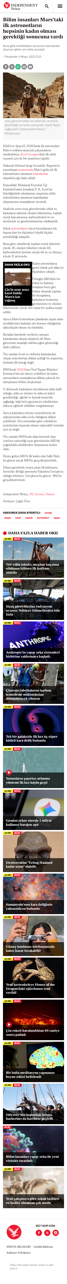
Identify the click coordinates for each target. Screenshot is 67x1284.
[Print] (30, 67)
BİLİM (17, 539)
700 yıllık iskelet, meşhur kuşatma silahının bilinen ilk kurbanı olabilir (32, 569)
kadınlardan (40, 174)
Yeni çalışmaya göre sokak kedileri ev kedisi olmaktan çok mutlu (32, 1201)
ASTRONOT (43, 518)
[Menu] (60, 6)
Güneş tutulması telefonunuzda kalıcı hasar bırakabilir (30, 949)
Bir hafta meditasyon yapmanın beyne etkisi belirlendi (30, 1075)
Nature (50, 494)
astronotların (19, 228)
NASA (21, 369)
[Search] (47, 6)
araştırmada (25, 170)
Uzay (18, 518)
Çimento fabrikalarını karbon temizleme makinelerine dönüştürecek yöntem (28, 694)
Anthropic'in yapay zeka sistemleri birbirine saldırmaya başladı (33, 654)
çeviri (48, 513)
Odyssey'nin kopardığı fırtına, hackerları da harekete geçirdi (29, 1117)
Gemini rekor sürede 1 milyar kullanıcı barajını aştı (29, 823)
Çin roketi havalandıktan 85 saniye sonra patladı (33, 1033)
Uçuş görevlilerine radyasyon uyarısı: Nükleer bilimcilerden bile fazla (33, 610)
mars (7, 518)
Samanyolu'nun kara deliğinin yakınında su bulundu (29, 907)
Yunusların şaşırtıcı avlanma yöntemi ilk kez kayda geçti (28, 781)
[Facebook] (39, 1233)
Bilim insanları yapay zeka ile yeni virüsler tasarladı (32, 1159)
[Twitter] (47, 1233)
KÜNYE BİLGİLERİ (19, 1247)
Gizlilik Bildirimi (43, 1247)
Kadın (29, 518)
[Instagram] (55, 1233)
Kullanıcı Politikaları (19, 1253)
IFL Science (36, 494)
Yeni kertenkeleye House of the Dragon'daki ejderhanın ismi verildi (30, 989)
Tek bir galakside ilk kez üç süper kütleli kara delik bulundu (32, 739)
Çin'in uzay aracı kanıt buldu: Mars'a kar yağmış (17, 295)
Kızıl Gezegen (29, 154)
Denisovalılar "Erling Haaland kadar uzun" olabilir (29, 865)
